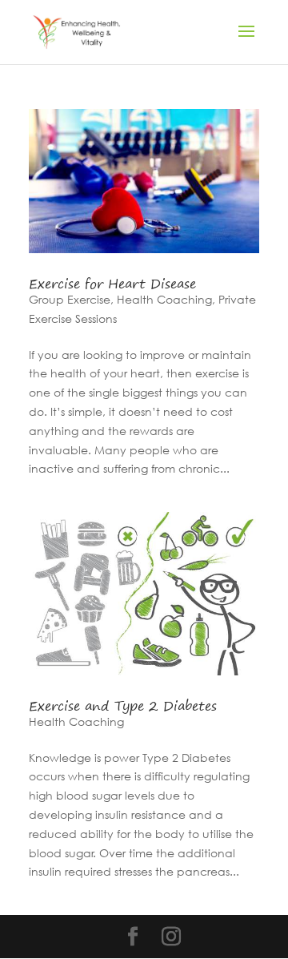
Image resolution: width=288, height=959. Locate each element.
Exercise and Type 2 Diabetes (123, 706)
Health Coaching (164, 299)
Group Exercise (69, 299)
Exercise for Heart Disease (112, 283)
